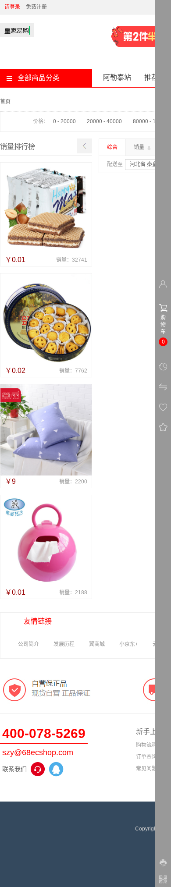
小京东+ (128, 644)
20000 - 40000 (104, 121)
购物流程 (146, 745)
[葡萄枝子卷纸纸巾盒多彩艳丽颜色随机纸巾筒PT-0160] (46, 540)
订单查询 (146, 757)
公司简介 (28, 644)
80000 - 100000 (152, 121)
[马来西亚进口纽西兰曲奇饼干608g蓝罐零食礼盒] (46, 319)
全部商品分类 (39, 78)
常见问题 (146, 769)
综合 (112, 147)
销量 (140, 147)
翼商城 (97, 644)
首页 (5, 102)
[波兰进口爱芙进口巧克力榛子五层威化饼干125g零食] (46, 208)
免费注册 (36, 7)
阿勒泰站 (117, 77)
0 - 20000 (64, 121)
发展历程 (64, 644)
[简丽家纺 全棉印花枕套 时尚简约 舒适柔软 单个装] (46, 429)
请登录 (12, 7)
